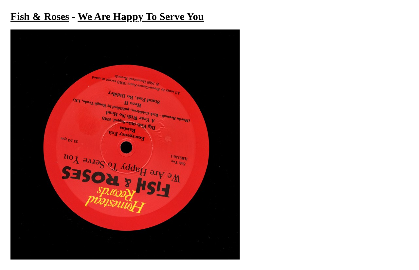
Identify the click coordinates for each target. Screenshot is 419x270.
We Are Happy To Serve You (141, 16)
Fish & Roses (39, 16)
